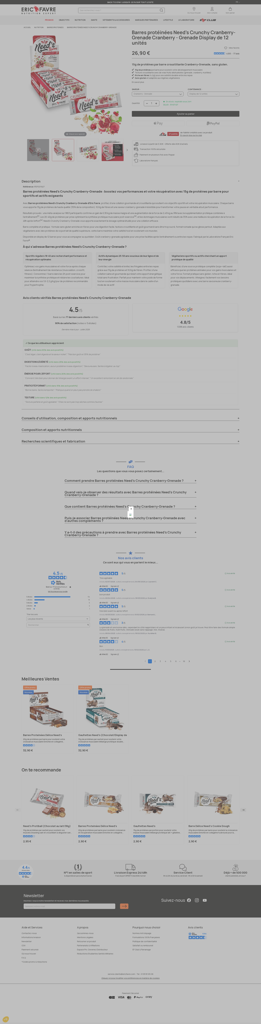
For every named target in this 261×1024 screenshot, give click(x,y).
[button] (131, 508)
